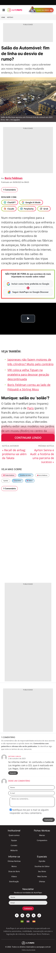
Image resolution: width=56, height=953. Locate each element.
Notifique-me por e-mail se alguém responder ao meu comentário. (29, 811)
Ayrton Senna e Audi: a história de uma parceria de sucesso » (42, 456)
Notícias (10, 17)
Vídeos (30, 480)
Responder (13, 773)
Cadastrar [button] (28, 908)
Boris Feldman (14, 178)
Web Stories (42, 876)
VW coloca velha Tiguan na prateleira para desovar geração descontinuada (28, 374)
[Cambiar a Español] (34, 921)
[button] (42, 10)
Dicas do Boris (14, 871)
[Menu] (3, 10)
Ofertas (42, 881)
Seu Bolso (18, 480)
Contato (14, 845)
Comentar (48, 820)
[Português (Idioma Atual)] (22, 921)
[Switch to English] (28, 921)
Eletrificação (14, 881)
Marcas (42, 835)
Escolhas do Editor (25, 475)
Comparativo (42, 840)
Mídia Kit (14, 850)
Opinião (5, 480)
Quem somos (14, 835)
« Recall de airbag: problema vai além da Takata (14, 454)
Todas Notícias (9, 475)
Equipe (14, 840)
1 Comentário (9, 189)
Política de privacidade (28, 950)
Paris (30, 408)
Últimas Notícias (14, 861)
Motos (14, 866)
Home (3, 17)
